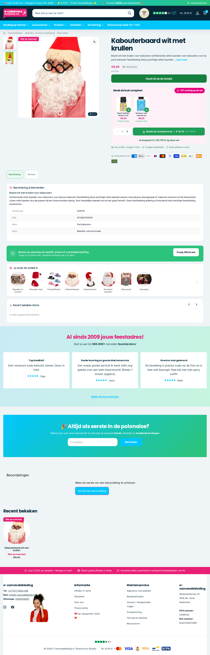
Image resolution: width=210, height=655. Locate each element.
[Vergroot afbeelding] (94, 41)
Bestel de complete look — (171, 131)
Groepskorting (134, 612)
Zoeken (129, 13)
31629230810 (22, 599)
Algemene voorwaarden (139, 590)
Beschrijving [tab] (15, 174)
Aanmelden (131, 441)
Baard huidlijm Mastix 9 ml (123, 114)
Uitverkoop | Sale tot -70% (123, 25)
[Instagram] (4, 607)
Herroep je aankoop (137, 617)
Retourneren (133, 623)
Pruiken (59, 25)
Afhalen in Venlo (82, 590)
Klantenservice (138, 585)
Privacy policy (81, 608)
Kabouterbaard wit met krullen (17, 549)
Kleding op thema (14, 25)
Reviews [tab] (32, 174)
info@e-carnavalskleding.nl (23, 595)
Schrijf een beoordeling (92, 491)
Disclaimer (79, 596)
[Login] (197, 13)
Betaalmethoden (135, 596)
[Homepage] (4, 33)
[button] (127, 131)
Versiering (94, 25)
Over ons (79, 602)
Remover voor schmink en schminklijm (141, 114)
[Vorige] (189, 304)
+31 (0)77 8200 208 (18, 590)
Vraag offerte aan (186, 252)
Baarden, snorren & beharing (40, 33)
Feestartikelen (15, 33)
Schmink (75, 25)
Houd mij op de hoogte (159, 78)
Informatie (82, 585)
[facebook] (12, 607)
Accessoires (39, 25)
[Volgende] (196, 304)
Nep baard (62, 33)
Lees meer (181, 59)
